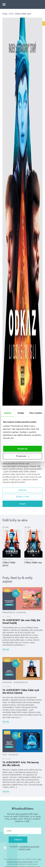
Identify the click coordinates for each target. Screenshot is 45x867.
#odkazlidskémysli (21, 682)
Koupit (22, 504)
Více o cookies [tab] (35, 413)
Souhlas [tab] (7, 413)
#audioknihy (21, 612)
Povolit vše (22, 449)
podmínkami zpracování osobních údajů (28, 847)
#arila (4, 754)
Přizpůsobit (21, 456)
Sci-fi (11, 14)
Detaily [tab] (21, 413)
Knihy (5, 14)
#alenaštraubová (8, 612)
